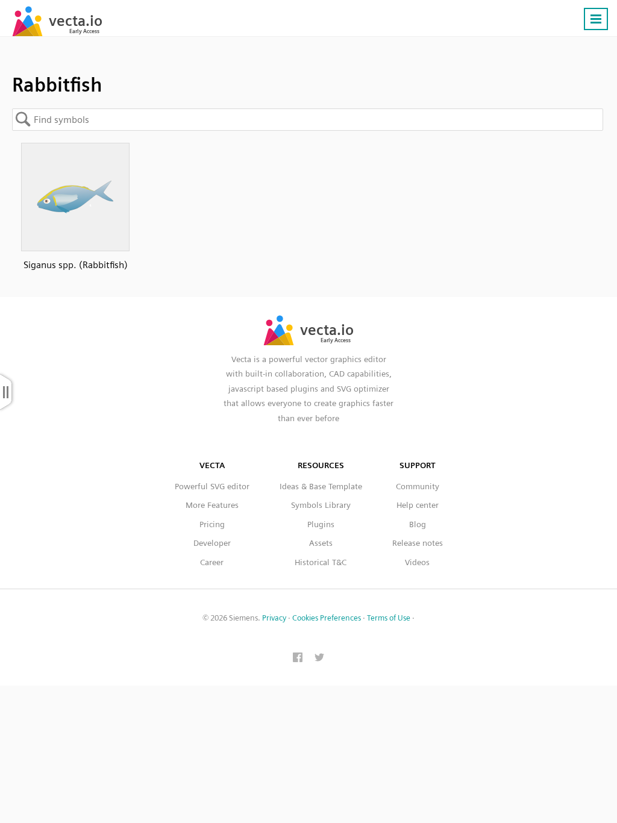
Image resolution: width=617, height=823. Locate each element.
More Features (212, 505)
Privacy (274, 617)
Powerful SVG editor (212, 486)
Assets (321, 543)
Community (417, 486)
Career (212, 562)
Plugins (320, 524)
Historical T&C (320, 562)
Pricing (212, 524)
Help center (417, 505)
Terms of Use (388, 617)
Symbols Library (321, 505)
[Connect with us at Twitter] (319, 658)
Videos (417, 562)
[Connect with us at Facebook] (297, 658)
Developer (212, 543)
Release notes (417, 543)
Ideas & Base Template (321, 486)
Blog (417, 524)
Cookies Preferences (326, 617)
